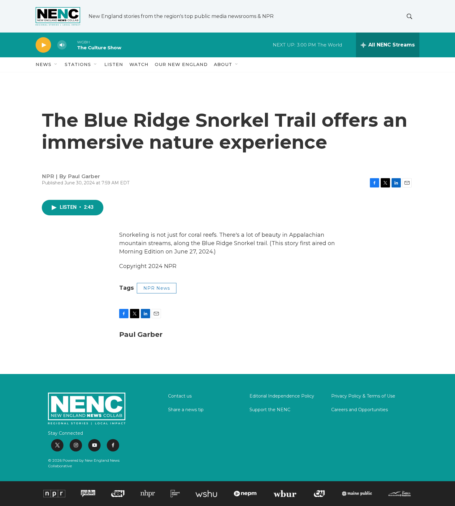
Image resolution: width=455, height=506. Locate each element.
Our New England (181, 64)
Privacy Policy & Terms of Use (363, 396)
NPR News (156, 288)
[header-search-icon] (409, 16)
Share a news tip (186, 409)
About (223, 64)
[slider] (72, 45)
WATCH (139, 64)
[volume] (62, 45)
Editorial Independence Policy (281, 396)
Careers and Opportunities (359, 409)
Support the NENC (269, 409)
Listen (113, 64)
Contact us (180, 396)
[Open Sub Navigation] (56, 64)
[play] (43, 45)
